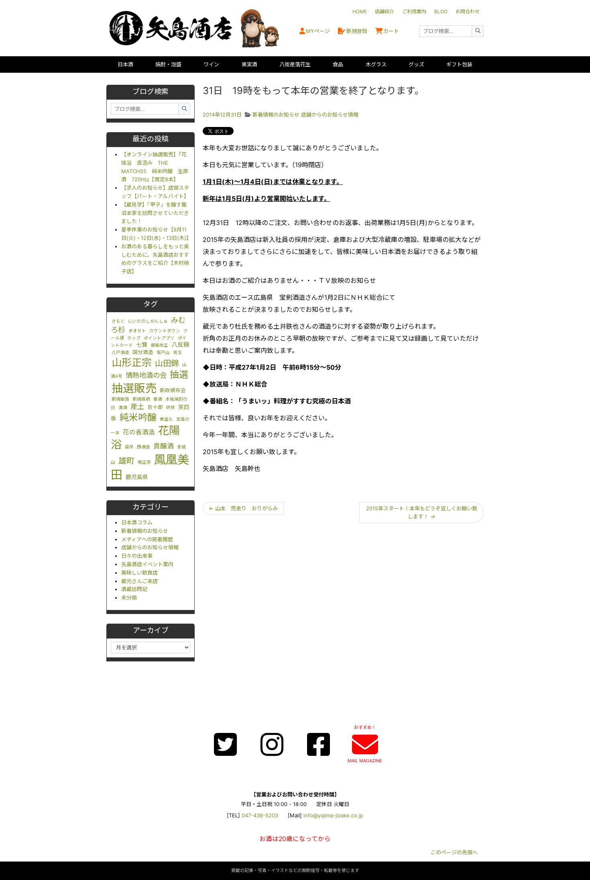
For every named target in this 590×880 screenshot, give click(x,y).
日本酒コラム (137, 522)
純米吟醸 (138, 417)
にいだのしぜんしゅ (148, 321)
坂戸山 (163, 352)
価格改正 (159, 345)
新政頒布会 (173, 390)
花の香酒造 (139, 432)
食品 (338, 64)
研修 (170, 407)
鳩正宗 (144, 462)
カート (391, 31)
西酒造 (143, 447)
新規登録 (356, 31)
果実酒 (249, 64)
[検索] (478, 31)
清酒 (122, 407)
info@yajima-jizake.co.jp (333, 815)
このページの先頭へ (454, 852)
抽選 (179, 374)
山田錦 (167, 363)
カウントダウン (164, 331)
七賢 (141, 345)
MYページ (318, 31)
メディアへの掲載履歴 (147, 539)
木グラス (376, 64)
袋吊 (129, 447)
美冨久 (166, 419)
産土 (137, 406)
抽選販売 (134, 388)
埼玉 (177, 352)
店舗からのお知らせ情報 (150, 547)
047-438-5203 (260, 815)
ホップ (133, 338)
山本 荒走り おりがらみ (243, 508)
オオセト (137, 331)
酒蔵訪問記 (134, 589)
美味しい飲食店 (139, 572)
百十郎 (155, 407)
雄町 (126, 461)
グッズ (416, 64)
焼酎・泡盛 (168, 64)
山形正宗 (132, 362)
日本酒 (125, 64)
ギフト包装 (459, 64)
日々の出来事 (137, 556)
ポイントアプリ (159, 338)
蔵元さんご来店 (139, 581)
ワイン (211, 64)
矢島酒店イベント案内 (147, 564)
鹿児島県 (137, 477)
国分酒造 (142, 352)
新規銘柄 (141, 399)
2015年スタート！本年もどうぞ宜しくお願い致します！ (421, 512)
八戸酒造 (120, 352)
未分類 (129, 597)
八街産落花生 (295, 64)
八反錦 (180, 344)
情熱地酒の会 (146, 375)
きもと (118, 321)
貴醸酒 (163, 446)
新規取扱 (120, 399)
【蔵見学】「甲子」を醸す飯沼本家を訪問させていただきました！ (155, 213)
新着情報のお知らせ (144, 531)
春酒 (157, 399)
